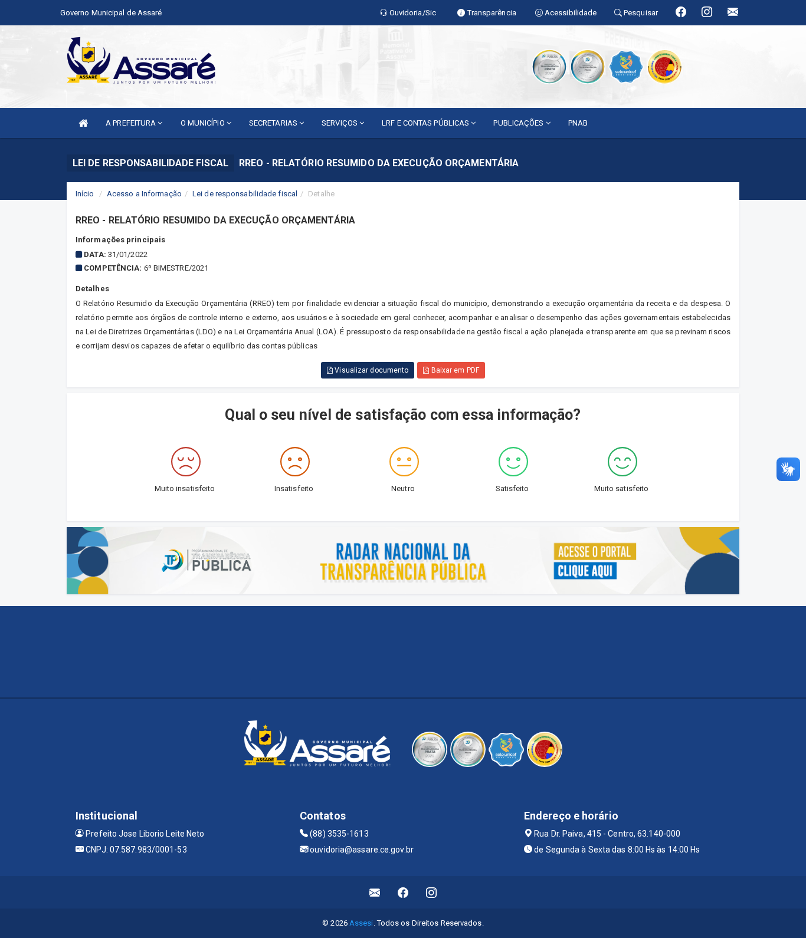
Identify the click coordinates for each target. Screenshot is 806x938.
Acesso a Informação (144, 193)
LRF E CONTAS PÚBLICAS (426, 123)
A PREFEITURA (132, 123)
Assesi (361, 923)
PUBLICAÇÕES (519, 123)
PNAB (578, 123)
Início (85, 193)
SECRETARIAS (274, 123)
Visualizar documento (370, 370)
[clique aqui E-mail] (375, 892)
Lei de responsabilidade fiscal (244, 193)
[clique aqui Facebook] (403, 892)
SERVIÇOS (340, 123)
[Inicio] (83, 123)
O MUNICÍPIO (204, 123)
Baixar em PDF (454, 370)
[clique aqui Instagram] (431, 892)
